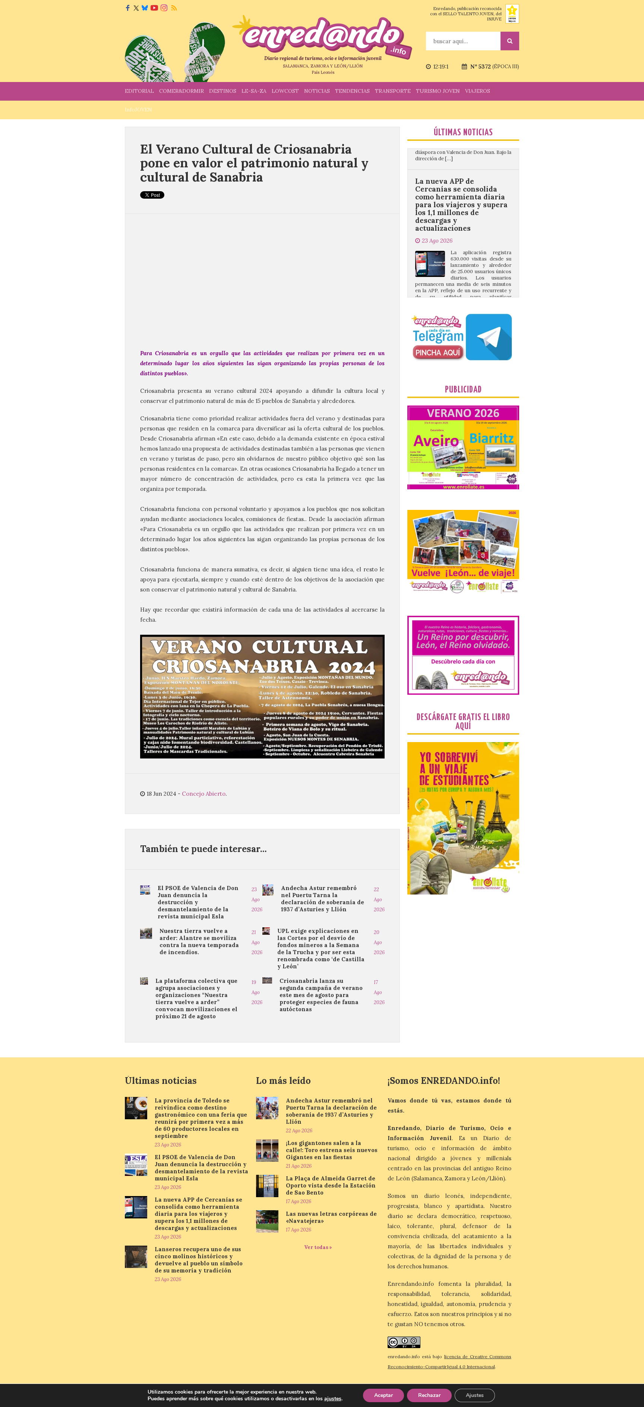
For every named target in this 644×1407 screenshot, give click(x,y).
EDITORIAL (139, 91)
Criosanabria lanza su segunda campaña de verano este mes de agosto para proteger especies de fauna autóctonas (321, 995)
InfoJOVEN (138, 109)
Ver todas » (318, 1247)
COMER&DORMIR (181, 91)
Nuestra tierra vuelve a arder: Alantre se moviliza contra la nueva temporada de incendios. (199, 941)
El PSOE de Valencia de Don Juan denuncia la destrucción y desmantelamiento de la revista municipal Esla (198, 902)
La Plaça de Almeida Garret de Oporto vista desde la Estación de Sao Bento (331, 1185)
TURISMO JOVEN (438, 91)
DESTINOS (222, 91)
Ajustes (475, 1395)
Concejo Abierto (203, 793)
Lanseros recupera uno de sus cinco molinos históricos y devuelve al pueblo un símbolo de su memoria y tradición (461, 273)
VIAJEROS (477, 91)
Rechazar (429, 1395)
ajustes (332, 1398)
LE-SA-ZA (254, 91)
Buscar (510, 41)
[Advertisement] (262, 281)
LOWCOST (285, 91)
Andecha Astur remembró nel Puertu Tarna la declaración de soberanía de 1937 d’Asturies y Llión (322, 898)
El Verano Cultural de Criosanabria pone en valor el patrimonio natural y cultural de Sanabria (254, 163)
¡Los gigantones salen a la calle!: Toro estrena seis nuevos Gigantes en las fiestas (332, 1150)
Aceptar (383, 1395)
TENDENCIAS (352, 91)
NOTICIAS (317, 91)
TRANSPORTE (393, 91)
